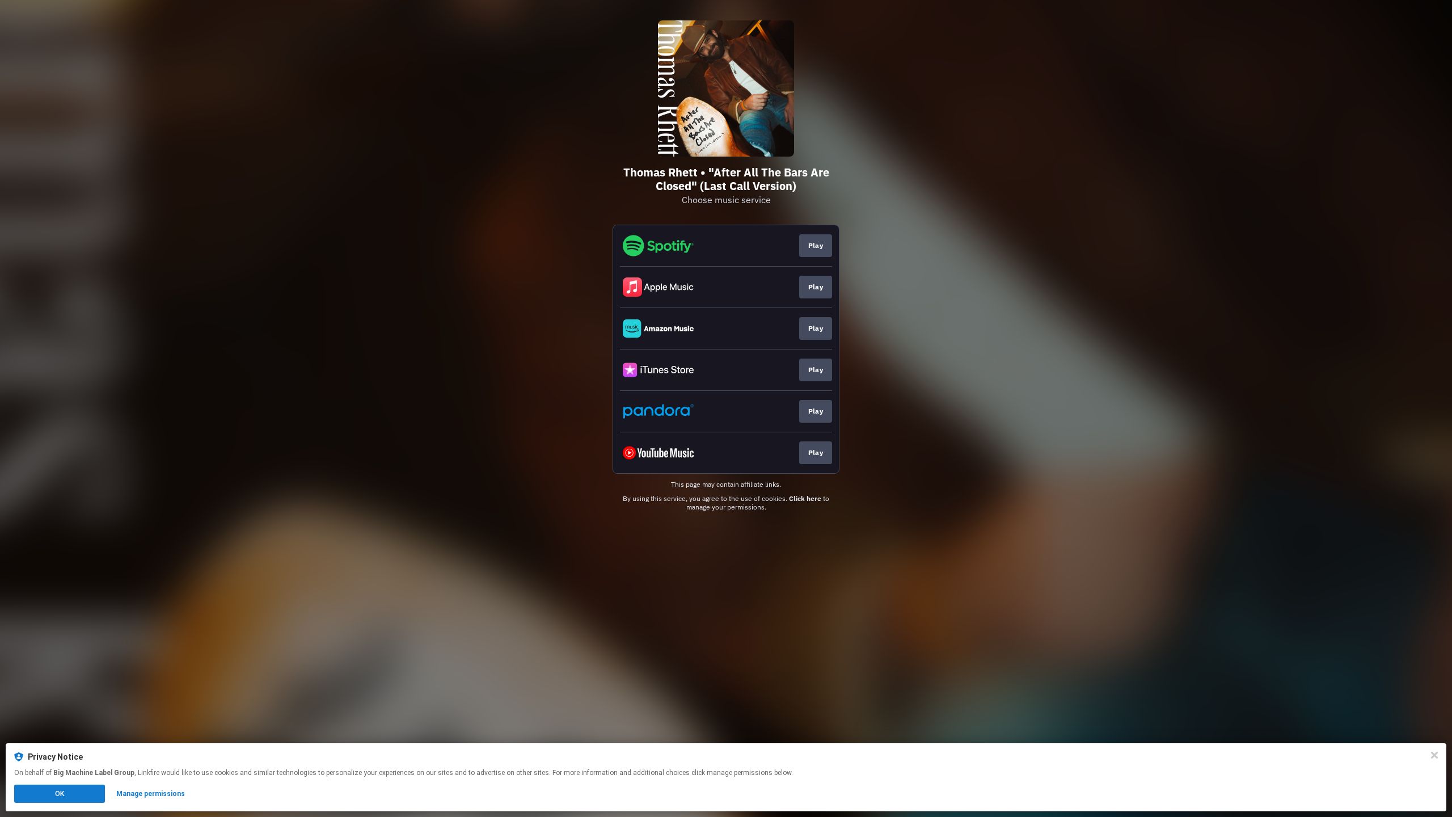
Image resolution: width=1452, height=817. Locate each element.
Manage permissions (150, 794)
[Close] (1434, 755)
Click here (805, 498)
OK (59, 794)
